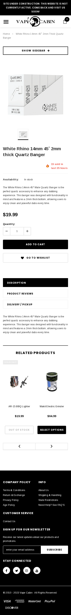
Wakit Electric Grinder (52, 406)
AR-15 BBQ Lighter (19, 406)
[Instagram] (26, 570)
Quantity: (9, 224)
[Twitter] (16, 570)
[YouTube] (36, 570)
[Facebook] (6, 570)
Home (6, 34)
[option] (35, 93)
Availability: (11, 179)
